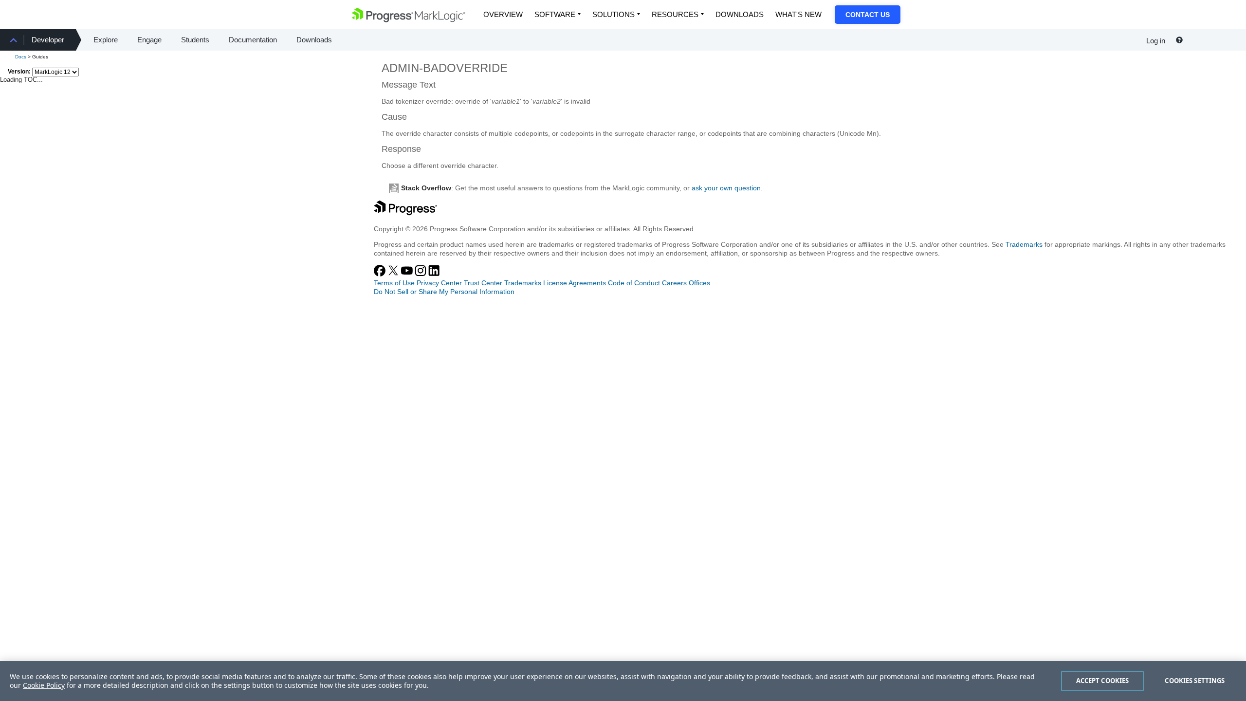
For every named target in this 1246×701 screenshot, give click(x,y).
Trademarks (1024, 244)
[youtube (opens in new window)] (408, 274)
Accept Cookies (1102, 680)
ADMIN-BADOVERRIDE (445, 67)
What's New (798, 14)
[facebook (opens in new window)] (380, 274)
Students (195, 40)
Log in (1155, 41)
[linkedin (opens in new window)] (434, 274)
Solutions (613, 14)
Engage (149, 40)
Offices (699, 283)
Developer (48, 40)
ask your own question (726, 188)
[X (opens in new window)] (394, 274)
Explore (105, 40)
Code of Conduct (634, 283)
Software (554, 14)
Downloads (739, 14)
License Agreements (574, 283)
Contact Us (867, 14)
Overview (503, 14)
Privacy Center (439, 283)
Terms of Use (394, 283)
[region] (623, 681)
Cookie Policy (44, 685)
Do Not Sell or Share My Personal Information (444, 291)
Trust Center (483, 283)
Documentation (253, 40)
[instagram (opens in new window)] (421, 274)
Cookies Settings (1195, 680)
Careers (674, 283)
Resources (675, 14)
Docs (20, 56)
